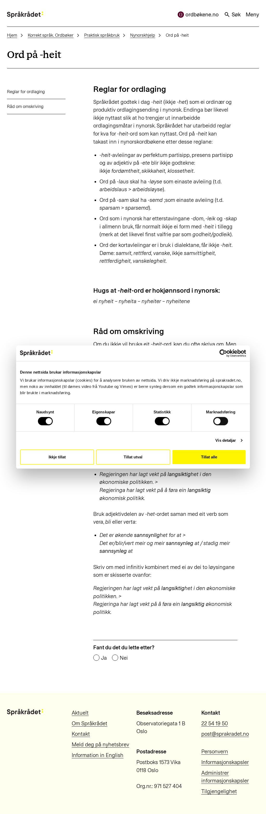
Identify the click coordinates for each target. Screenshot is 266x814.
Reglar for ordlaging (26, 91)
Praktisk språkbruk (101, 35)
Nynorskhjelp (142, 35)
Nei (124, 658)
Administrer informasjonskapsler (225, 777)
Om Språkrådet (89, 723)
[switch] (103, 421)
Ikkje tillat (57, 457)
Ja (104, 658)
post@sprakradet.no (225, 734)
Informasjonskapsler (225, 762)
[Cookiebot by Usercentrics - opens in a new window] (223, 353)
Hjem (12, 35)
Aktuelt (80, 713)
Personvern (214, 751)
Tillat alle (209, 457)
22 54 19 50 (214, 723)
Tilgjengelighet (219, 791)
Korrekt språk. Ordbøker (51, 35)
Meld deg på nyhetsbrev (100, 744)
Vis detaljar (225, 440)
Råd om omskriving (25, 106)
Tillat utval (133, 457)
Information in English (97, 755)
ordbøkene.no (202, 14)
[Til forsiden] (25, 14)
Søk (236, 14)
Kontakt (81, 734)
